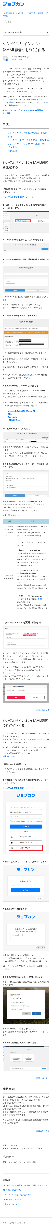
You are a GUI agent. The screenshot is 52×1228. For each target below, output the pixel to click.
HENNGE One (14, 420)
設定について (10, 756)
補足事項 (12, 151)
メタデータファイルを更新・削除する (29, 140)
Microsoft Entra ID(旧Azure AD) (22, 411)
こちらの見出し (27, 375)
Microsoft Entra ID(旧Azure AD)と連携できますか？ (25, 1185)
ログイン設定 (8, 102)
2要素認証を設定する (12, 1190)
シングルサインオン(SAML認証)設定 (29, 739)
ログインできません (11, 1204)
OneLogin (12, 417)
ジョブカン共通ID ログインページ (18, 197)
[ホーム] (13, 6)
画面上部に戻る (42, 710)
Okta (10, 414)
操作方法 (32, 13)
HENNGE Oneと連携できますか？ (17, 1195)
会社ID (38, 769)
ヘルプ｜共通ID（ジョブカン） (14, 13)
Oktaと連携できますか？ (13, 1199)
